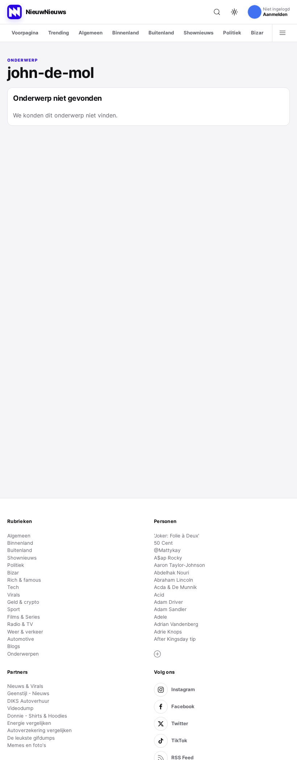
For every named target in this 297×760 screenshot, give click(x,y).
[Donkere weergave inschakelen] (234, 12)
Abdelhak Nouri (171, 573)
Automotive (20, 639)
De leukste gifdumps (31, 738)
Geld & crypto (23, 602)
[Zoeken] (217, 12)
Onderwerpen (23, 654)
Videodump (20, 708)
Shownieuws (198, 33)
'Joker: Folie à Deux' (176, 536)
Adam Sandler (170, 609)
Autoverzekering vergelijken (39, 730)
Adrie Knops (168, 632)
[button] (157, 654)
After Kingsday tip (175, 639)
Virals (13, 595)
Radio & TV (20, 624)
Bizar (257, 33)
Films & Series (23, 617)
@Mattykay (167, 550)
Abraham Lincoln (173, 580)
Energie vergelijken (29, 723)
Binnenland (125, 33)
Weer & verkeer (25, 632)
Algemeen (91, 33)
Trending (58, 33)
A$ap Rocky (168, 558)
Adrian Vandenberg (176, 624)
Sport (13, 609)
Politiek (232, 33)
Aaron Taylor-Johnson (179, 565)
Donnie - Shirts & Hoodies (37, 716)
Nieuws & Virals (25, 686)
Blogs (13, 646)
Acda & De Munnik (175, 587)
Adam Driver (168, 602)
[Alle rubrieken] (282, 33)
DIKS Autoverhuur (28, 701)
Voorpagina (25, 33)
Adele (160, 617)
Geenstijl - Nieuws (28, 693)
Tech (13, 587)
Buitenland (161, 33)
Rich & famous (24, 580)
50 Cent (163, 543)
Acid (159, 595)
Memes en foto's (26, 745)
